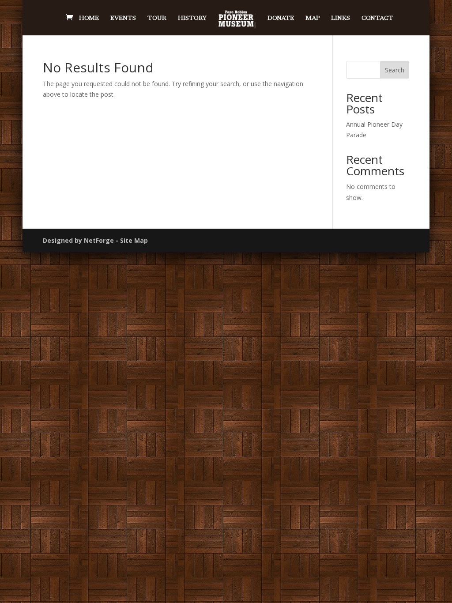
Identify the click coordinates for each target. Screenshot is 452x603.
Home (89, 18)
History (192, 18)
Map (312, 18)
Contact (377, 18)
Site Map (134, 240)
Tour (156, 18)
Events (123, 18)
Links (340, 18)
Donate (280, 18)
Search (394, 70)
